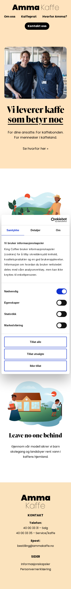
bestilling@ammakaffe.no (35, 546)
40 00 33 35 (24, 533)
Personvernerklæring (35, 569)
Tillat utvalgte (35, 353)
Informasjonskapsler (35, 564)
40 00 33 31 (31, 528)
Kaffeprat (29, 16)
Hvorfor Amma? (54, 16)
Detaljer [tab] (36, 230)
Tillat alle (35, 341)
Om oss (9, 16)
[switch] (61, 303)
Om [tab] (58, 230)
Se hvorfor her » (35, 148)
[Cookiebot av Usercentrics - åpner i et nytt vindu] (51, 220)
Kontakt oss (37, 26)
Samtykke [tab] (13, 230)
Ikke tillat (35, 365)
